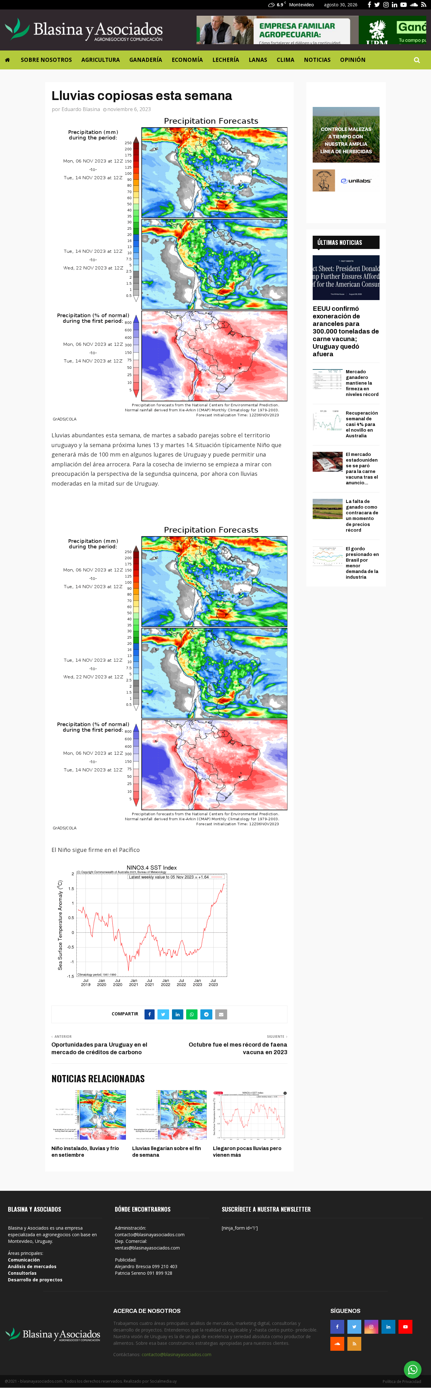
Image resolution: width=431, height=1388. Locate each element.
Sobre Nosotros (46, 59)
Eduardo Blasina (81, 109)
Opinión (353, 59)
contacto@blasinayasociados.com (176, 1354)
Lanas (258, 59)
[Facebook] (337, 1327)
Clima (285, 59)
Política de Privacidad (402, 1381)
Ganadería (145, 59)
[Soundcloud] (337, 1344)
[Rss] (354, 1344)
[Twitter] (354, 1327)
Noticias (317, 59)
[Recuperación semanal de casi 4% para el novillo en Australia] (328, 420)
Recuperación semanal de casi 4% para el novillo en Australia (362, 424)
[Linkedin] (388, 1327)
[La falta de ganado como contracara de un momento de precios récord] (328, 509)
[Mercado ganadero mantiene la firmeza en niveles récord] (328, 379)
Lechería (225, 59)
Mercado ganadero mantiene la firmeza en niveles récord (362, 383)
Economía (187, 59)
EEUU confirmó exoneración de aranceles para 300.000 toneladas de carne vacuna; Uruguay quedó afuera (346, 331)
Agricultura (100, 59)
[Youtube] (405, 1327)
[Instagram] (371, 1327)
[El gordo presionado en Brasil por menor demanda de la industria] (328, 556)
